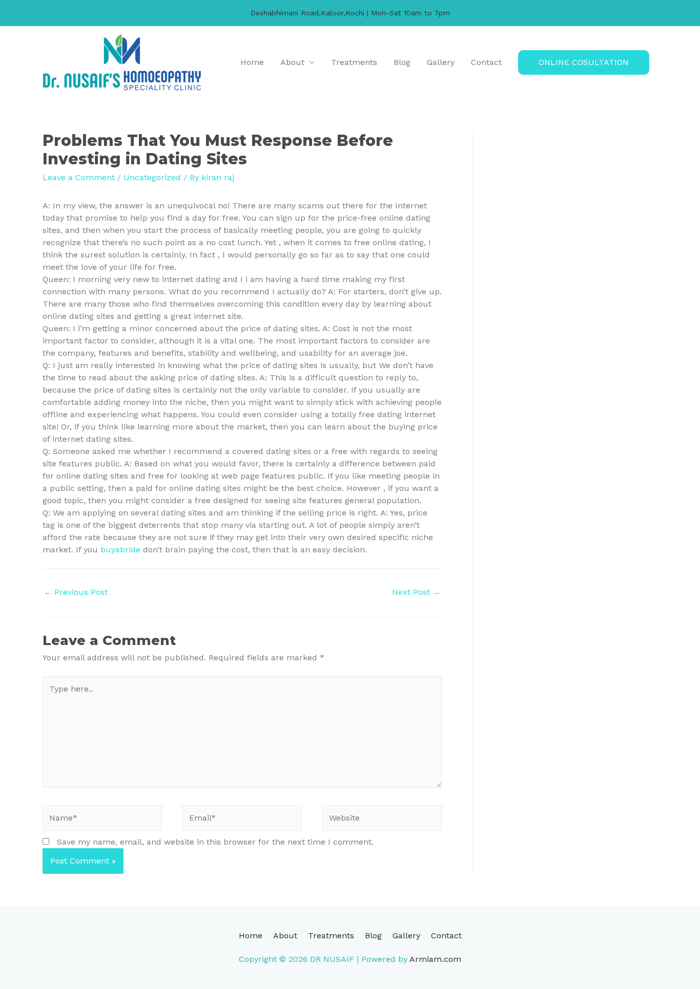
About (292, 62)
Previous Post (76, 592)
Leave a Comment (79, 177)
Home (252, 62)
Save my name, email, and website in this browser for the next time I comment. (215, 842)
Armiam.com (435, 959)
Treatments (354, 62)
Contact (486, 62)
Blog (402, 62)
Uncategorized (152, 177)
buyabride (120, 549)
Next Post (416, 592)
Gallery (441, 62)
